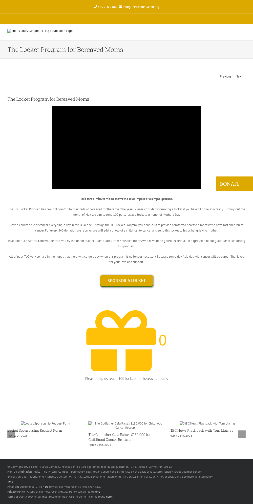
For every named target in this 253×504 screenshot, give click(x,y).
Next (239, 76)
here (10, 481)
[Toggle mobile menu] (244, 33)
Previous (225, 76)
